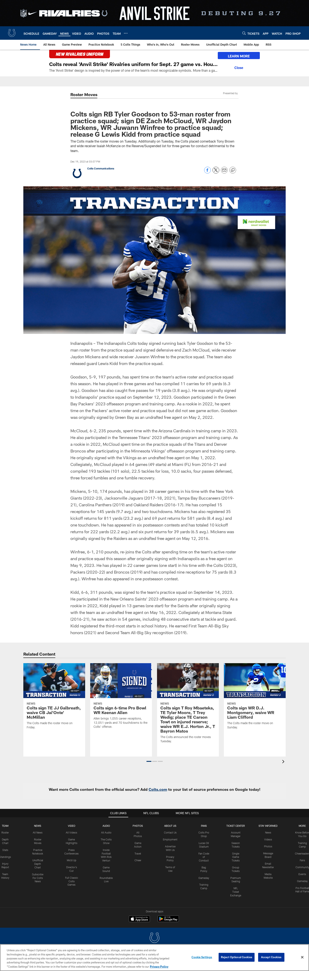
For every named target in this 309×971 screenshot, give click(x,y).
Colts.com (158, 789)
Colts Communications (100, 168)
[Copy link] (232, 170)
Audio (106, 825)
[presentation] (284, 762)
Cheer (138, 860)
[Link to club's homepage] (12, 33)
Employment (170, 839)
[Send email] (224, 172)
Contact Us (170, 832)
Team (5, 825)
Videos (268, 839)
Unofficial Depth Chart (37, 864)
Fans (302, 860)
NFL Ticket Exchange (235, 892)
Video (71, 825)
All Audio (106, 832)
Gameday (203, 877)
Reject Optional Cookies (236, 957)
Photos (138, 825)
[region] (154, 957)
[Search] (244, 33)
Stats (5, 849)
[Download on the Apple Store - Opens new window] (139, 919)
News (37, 825)
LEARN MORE (239, 56)
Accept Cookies (271, 957)
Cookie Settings (201, 957)
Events (302, 874)
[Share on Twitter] (216, 172)
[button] (149, 761)
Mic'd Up (71, 860)
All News (37, 832)
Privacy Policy (159, 966)
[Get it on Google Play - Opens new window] (168, 921)
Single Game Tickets (236, 857)
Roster (5, 832)
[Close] (239, 67)
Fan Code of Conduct (203, 857)
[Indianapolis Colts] (154, 938)
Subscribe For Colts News (37, 878)
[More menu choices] (125, 33)
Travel (138, 853)
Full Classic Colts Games (71, 881)
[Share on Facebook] (207, 172)
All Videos (71, 832)
